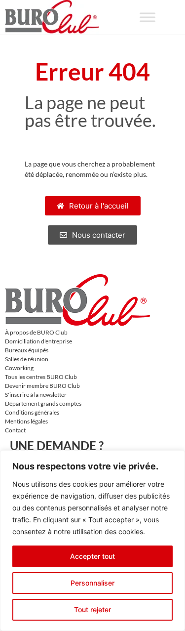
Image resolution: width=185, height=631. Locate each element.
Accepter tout (92, 556)
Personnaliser (92, 583)
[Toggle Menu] (147, 17)
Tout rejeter (92, 609)
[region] (92, 540)
